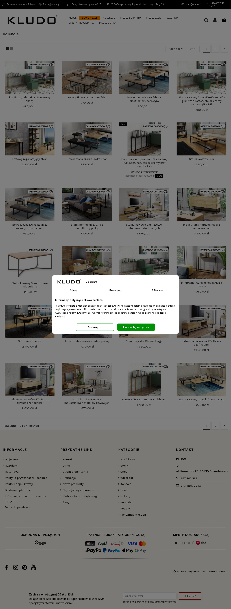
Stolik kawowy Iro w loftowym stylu (201, 399)
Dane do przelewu (17, 507)
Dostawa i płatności (18, 490)
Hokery (125, 496)
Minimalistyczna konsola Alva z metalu (201, 284)
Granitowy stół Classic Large (144, 341)
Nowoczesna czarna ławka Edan (86, 159)
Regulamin (13, 465)
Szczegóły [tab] (115, 290)
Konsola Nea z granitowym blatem (144, 399)
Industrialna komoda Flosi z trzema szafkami (201, 226)
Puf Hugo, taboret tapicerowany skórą (29, 99)
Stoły (123, 471)
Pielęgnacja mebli (133, 514)
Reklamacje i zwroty (19, 484)
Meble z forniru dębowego (81, 496)
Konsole (125, 484)
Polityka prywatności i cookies (26, 478)
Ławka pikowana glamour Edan (87, 97)
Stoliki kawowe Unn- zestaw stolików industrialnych (144, 226)
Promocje (69, 478)
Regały (125, 508)
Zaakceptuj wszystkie (136, 327)
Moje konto (13, 459)
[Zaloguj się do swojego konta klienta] (215, 20)
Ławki (124, 490)
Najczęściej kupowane (78, 490)
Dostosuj (93, 327)
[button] (72, 18)
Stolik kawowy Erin (201, 159)
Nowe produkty (73, 484)
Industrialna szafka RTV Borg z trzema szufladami (29, 401)
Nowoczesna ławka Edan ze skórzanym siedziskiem (29, 226)
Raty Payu (12, 471)
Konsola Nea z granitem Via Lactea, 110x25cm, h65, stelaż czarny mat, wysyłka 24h (144, 163)
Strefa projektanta (75, 471)
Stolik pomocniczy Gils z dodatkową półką (87, 226)
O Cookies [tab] (157, 290)
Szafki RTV (127, 459)
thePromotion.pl (217, 571)
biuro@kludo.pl (191, 485)
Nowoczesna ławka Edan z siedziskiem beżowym (144, 99)
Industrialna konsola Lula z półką (87, 341)
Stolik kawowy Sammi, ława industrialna (30, 284)
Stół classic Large (29, 341)
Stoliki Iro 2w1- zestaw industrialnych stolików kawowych (86, 401)
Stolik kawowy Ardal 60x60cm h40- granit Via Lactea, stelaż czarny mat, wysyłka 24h (201, 101)
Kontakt (68, 459)
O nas (67, 465)
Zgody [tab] (73, 290)
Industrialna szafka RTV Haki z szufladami (201, 342)
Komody (126, 502)
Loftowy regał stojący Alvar (29, 159)
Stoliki (124, 465)
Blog (66, 502)
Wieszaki (126, 478)
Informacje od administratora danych (25, 498)
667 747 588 (189, 478)
